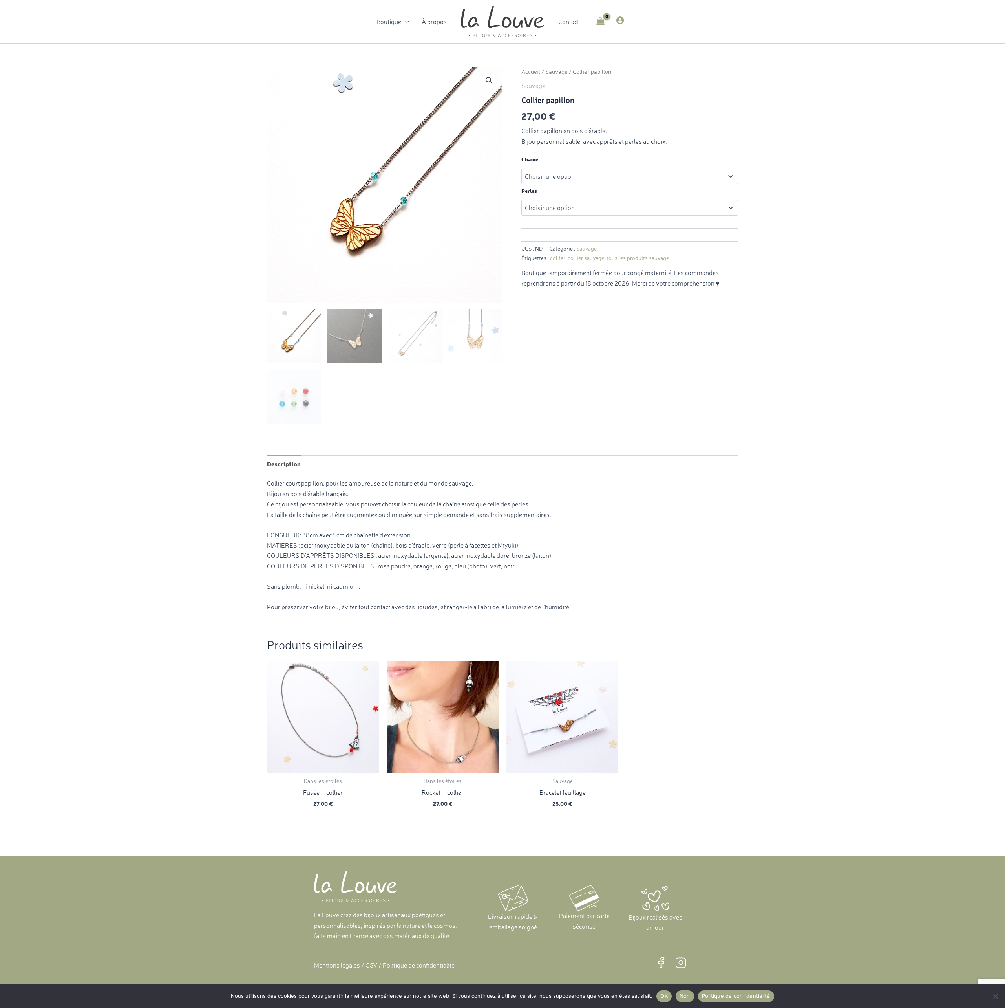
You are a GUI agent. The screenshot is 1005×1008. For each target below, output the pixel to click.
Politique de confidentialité (736, 996)
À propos (434, 22)
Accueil (530, 71)
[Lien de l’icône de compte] (620, 20)
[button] (405, 21)
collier (557, 258)
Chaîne (529, 159)
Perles (529, 190)
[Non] (995, 996)
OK (664, 996)
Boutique (388, 22)
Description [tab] (284, 463)
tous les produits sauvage (638, 258)
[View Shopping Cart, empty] (600, 22)
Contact (568, 22)
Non (685, 996)
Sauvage (556, 71)
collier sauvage (586, 258)
